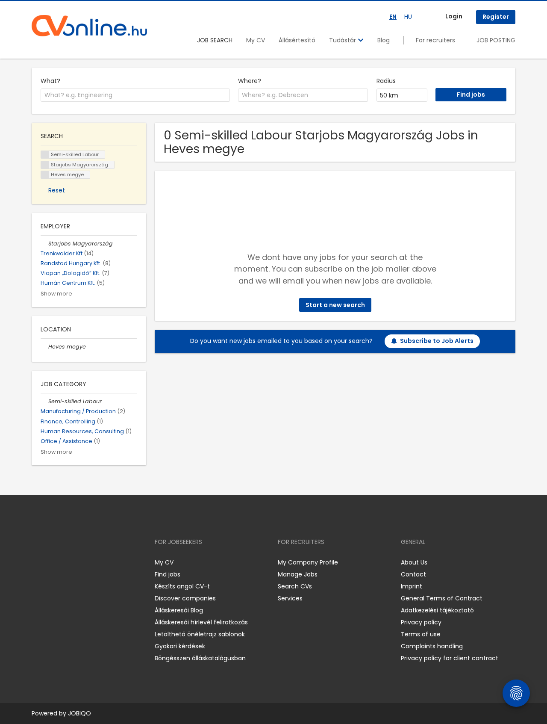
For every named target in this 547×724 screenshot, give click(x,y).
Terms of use (421, 634)
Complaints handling (432, 646)
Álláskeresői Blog (179, 610)
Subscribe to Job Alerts (436, 341)
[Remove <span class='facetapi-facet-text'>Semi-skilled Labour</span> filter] (45, 154)
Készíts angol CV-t (182, 586)
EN (393, 16)
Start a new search (335, 305)
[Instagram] (52, 562)
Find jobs (167, 574)
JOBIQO (79, 713)
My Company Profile (308, 562)
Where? (249, 81)
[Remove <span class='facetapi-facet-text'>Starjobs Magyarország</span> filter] (45, 164)
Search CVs (295, 586)
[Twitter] (78, 562)
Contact (413, 574)
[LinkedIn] (66, 562)
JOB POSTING (495, 40)
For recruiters (435, 40)
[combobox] (135, 95)
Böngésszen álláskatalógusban (200, 658)
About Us (414, 562)
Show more (56, 293)
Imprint (411, 586)
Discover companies (185, 598)
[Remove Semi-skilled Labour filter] (44, 401)
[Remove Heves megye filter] (44, 346)
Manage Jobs (298, 574)
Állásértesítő (297, 40)
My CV (255, 40)
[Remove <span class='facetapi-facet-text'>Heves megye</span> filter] (45, 174)
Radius (386, 81)
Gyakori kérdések (180, 646)
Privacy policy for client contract (449, 658)
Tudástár (343, 40)
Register (495, 16)
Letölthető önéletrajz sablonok (200, 634)
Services (290, 598)
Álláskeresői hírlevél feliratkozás (201, 622)
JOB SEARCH (214, 40)
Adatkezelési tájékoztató (437, 610)
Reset (56, 190)
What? (50, 81)
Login (453, 16)
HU (408, 16)
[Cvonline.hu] (89, 25)
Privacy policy (421, 622)
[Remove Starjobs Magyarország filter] (44, 243)
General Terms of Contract (441, 598)
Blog (383, 40)
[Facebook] (38, 562)
